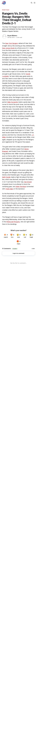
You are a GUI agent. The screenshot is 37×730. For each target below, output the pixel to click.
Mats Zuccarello (12, 102)
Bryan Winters (12, 35)
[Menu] (34, 2)
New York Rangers (11, 43)
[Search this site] (31, 2)
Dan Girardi (28, 182)
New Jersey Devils (8, 48)
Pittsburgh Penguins (13, 222)
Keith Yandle (6, 177)
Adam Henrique (20, 186)
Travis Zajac (9, 189)
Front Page (5, 10)
